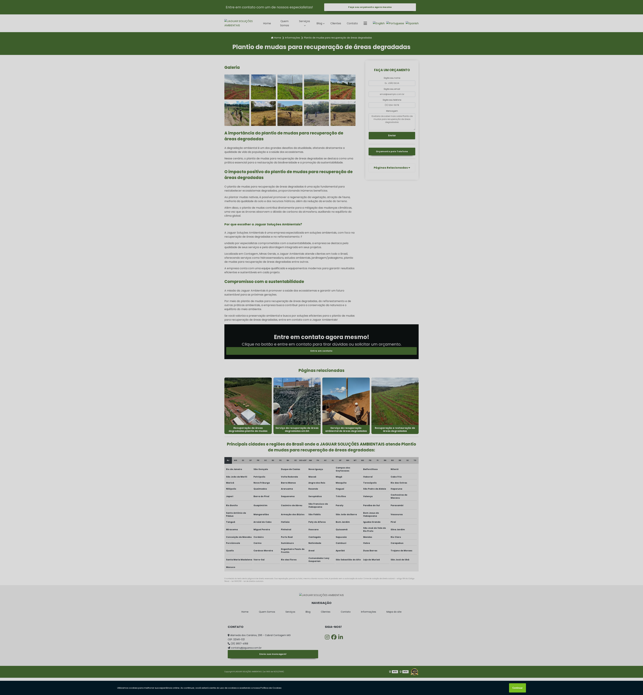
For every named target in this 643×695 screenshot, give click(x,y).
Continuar (517, 688)
